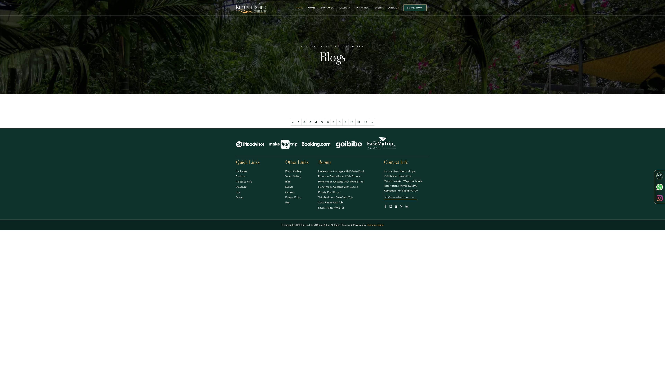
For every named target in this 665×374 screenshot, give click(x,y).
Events (379, 7)
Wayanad (241, 187)
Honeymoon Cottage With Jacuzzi (338, 187)
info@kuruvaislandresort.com (400, 197)
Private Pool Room (329, 192)
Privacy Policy (293, 197)
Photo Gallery (293, 171)
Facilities (240, 176)
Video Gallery (293, 176)
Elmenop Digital (375, 225)
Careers (289, 192)
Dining (239, 197)
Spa (238, 192)
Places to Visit (244, 181)
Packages (241, 171)
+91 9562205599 (408, 186)
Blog (288, 181)
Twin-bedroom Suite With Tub (335, 197)
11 (359, 122)
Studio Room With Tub (331, 208)
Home (299, 7)
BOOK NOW (415, 7)
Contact (393, 7)
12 (365, 122)
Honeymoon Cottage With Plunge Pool (341, 181)
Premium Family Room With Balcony (339, 176)
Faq (287, 202)
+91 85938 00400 (408, 190)
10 (352, 122)
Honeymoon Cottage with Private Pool (341, 171)
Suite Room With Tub (330, 202)
